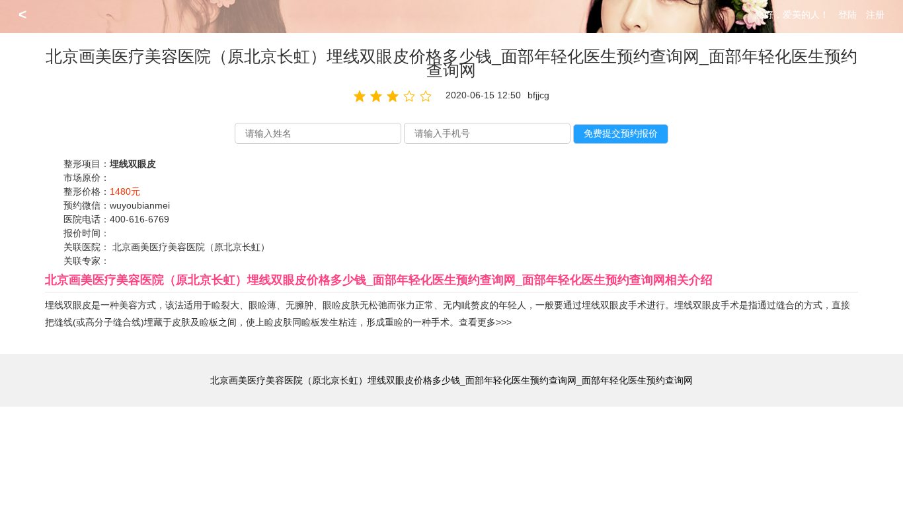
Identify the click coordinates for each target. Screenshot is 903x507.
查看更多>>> (485, 322)
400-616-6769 (139, 219)
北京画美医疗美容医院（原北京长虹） (191, 247)
